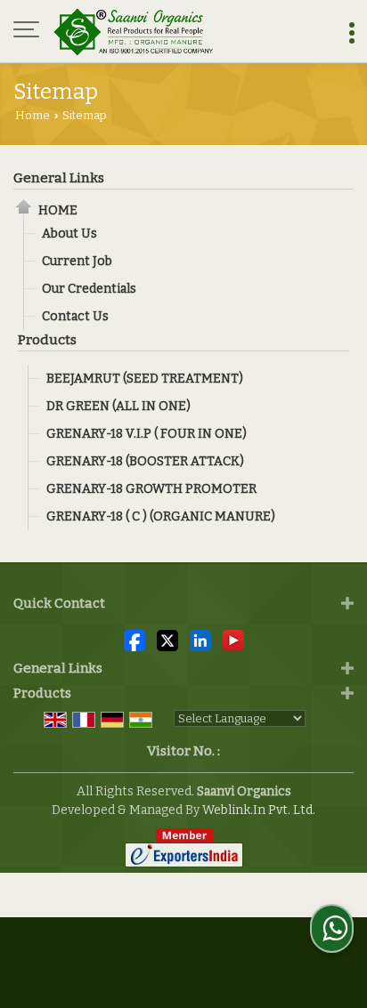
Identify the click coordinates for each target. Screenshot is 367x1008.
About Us (69, 233)
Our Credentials (89, 288)
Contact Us (75, 316)
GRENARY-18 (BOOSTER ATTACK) (145, 461)
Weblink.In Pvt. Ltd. (258, 810)
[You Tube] (233, 640)
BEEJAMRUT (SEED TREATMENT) (144, 378)
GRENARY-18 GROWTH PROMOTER (151, 488)
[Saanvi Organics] (133, 31)
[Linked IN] (200, 640)
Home (32, 115)
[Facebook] (134, 640)
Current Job (77, 261)
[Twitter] (167, 640)
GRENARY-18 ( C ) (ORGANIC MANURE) (160, 516)
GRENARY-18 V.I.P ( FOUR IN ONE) (146, 433)
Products (47, 340)
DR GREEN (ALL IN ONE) (118, 406)
